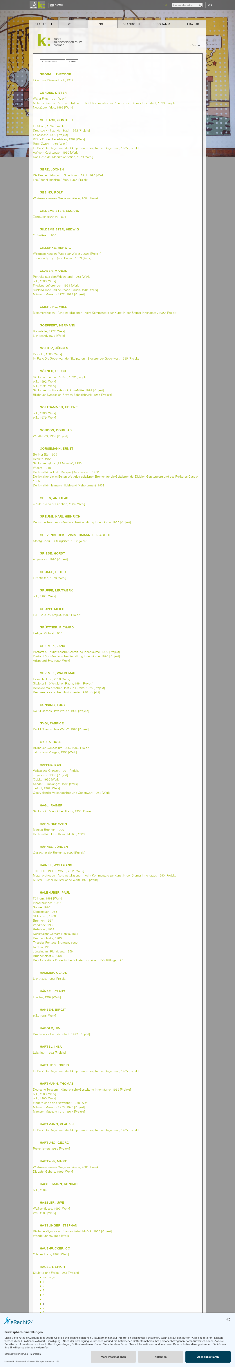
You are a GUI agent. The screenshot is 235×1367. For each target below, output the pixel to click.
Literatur (190, 24)
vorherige (49, 1277)
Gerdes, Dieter (53, 93)
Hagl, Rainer (51, 805)
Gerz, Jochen (52, 169)
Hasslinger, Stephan (58, 1225)
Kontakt (59, 5)
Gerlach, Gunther (56, 120)
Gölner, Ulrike (53, 371)
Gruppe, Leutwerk (56, 590)
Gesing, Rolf (51, 192)
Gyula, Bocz (51, 742)
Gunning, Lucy (52, 705)
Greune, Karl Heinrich (60, 516)
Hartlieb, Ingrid (54, 1065)
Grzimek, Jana (52, 646)
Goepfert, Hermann (57, 325)
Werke (73, 24)
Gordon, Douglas (56, 430)
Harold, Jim (50, 1028)
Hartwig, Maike (53, 1161)
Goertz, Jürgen (54, 348)
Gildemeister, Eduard (59, 211)
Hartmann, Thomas (56, 1083)
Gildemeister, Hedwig (59, 229)
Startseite (44, 24)
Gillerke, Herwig (55, 248)
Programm (161, 24)
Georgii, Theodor (55, 74)
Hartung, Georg (54, 1142)
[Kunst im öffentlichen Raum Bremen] (38, 5)
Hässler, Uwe (52, 1202)
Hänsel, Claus (52, 991)
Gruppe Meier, (52, 609)
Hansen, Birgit (53, 1010)
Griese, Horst (52, 553)
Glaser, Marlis (53, 271)
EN (165, 5)
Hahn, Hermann (53, 824)
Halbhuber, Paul (55, 892)
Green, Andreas (54, 498)
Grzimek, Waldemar (57, 673)
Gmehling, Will (53, 307)
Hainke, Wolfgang (56, 865)
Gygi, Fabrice (52, 723)
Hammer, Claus (53, 973)
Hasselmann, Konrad (58, 1184)
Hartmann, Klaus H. (57, 1124)
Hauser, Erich (52, 1267)
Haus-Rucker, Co (55, 1248)
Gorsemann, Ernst (56, 448)
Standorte (132, 24)
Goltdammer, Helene (59, 407)
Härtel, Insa (51, 1046)
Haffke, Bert (51, 765)
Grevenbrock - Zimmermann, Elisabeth (75, 535)
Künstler (103, 24)
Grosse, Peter (53, 572)
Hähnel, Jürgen (54, 847)
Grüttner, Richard (57, 627)
